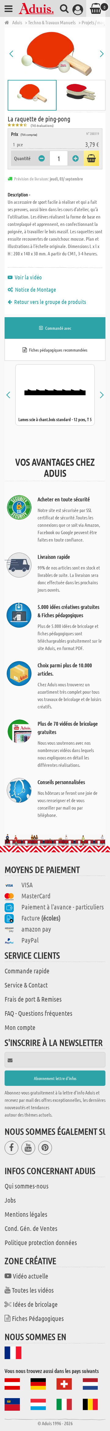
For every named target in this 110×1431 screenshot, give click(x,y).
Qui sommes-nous (27, 1186)
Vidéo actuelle (30, 1276)
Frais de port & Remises (33, 999)
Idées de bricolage (35, 1304)
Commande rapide (27, 971)
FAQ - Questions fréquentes (38, 1013)
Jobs (10, 1200)
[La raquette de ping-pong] (56, 54)
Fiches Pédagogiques (38, 1318)
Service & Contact (26, 985)
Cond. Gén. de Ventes (31, 1228)
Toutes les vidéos (33, 1290)
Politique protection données (41, 1242)
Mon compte (20, 1027)
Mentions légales (26, 1214)
